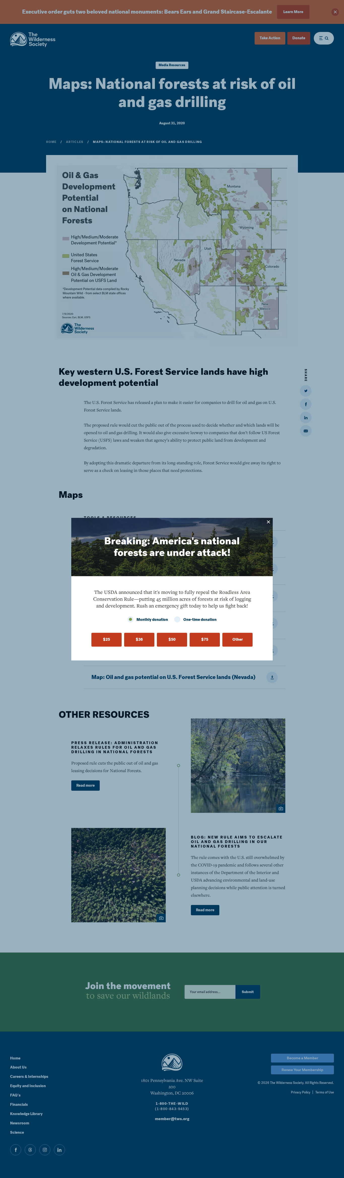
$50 (172, 639)
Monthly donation (152, 619)
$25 (106, 639)
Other (237, 639)
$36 (139, 639)
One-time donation (200, 619)
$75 (204, 639)
